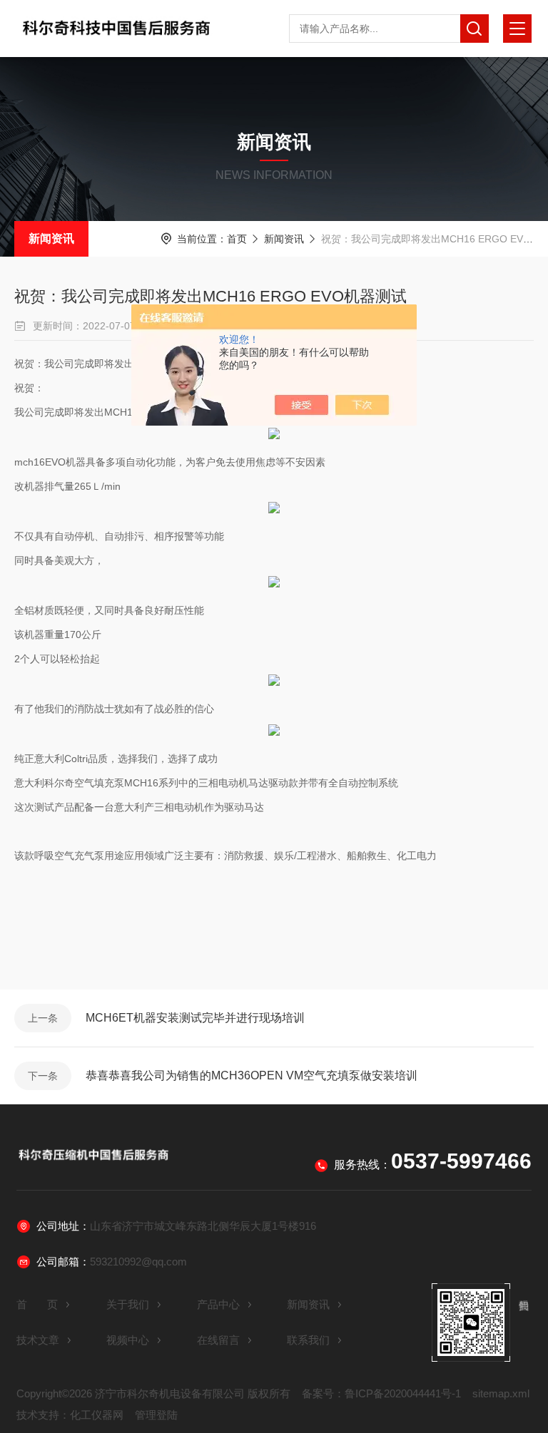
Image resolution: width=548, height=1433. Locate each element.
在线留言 (218, 1340)
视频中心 (127, 1340)
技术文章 (37, 1340)
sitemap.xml (500, 1393)
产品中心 (218, 1304)
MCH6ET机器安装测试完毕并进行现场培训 (195, 1018)
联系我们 (308, 1340)
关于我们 (127, 1304)
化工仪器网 (96, 1415)
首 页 (37, 1304)
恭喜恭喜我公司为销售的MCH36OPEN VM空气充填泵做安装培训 (251, 1075)
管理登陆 (156, 1415)
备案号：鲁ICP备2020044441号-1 (381, 1393)
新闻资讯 (51, 238)
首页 (237, 239)
